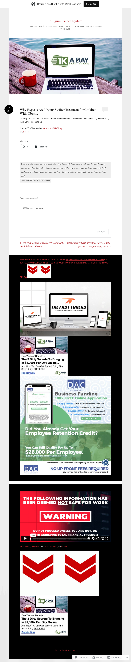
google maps (99, 164)
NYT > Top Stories (42, 180)
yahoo (73, 172)
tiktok (104, 168)
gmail (83, 164)
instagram (48, 168)
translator (34, 172)
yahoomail (81, 172)
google (90, 164)
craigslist (52, 164)
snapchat (97, 168)
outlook (88, 168)
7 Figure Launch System (65, 21)
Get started (91, 4)
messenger (58, 168)
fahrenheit (75, 164)
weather (56, 172)
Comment (100, 231)
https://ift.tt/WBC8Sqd (52, 128)
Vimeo (64, 546)
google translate (28, 168)
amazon (43, 164)
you (88, 172)
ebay (59, 164)
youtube (94, 172)
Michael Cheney (51, 546)
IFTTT (26, 132)
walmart (48, 172)
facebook (66, 164)
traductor (25, 172)
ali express (34, 164)
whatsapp (65, 172)
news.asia (80, 168)
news (72, 168)
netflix (66, 168)
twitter (41, 172)
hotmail (39, 168)
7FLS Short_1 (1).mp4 (29, 546)
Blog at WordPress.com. (65, 650)
